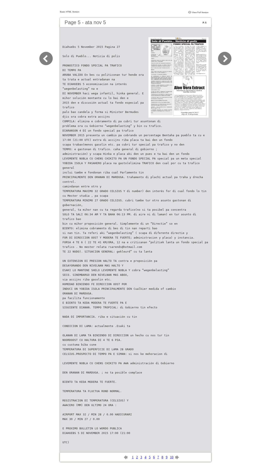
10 (171, 457)
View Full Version (200, 12)
